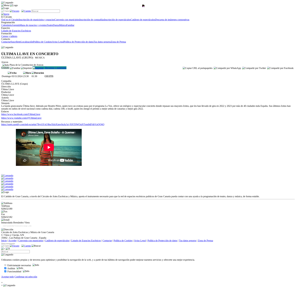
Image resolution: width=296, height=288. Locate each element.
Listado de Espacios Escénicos (16, 30)
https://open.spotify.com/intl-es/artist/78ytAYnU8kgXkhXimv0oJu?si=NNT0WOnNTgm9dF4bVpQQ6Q (52, 124)
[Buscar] (36, 245)
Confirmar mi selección (25, 276)
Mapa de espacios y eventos (33, 25)
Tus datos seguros (102, 41)
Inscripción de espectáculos (117, 19)
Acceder (12, 240)
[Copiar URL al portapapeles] (197, 68)
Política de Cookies (42, 41)
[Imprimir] (26, 67)
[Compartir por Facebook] (280, 68)
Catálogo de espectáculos (143, 19)
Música (62, 25)
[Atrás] (3, 248)
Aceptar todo (7, 276)
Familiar (70, 25)
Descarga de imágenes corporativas (172, 19)
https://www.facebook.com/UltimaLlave (20, 114)
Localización (27, 41)
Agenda (16, 25)
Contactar (6, 41)
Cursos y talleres (9, 36)
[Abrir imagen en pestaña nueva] (144, 9)
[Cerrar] (8, 248)
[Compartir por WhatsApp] (227, 68)
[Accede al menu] (5, 5)
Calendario (6, 25)
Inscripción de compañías (91, 19)
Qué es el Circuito (10, 19)
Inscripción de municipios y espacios (36, 19)
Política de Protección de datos (79, 41)
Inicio (4, 240)
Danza (56, 25)
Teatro (50, 25)
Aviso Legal (58, 41)
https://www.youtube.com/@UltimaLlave (21, 118)
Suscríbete (16, 41)
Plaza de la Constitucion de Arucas (26, 65)
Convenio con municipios (66, 19)
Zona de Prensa (118, 41)
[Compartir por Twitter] (254, 68)
